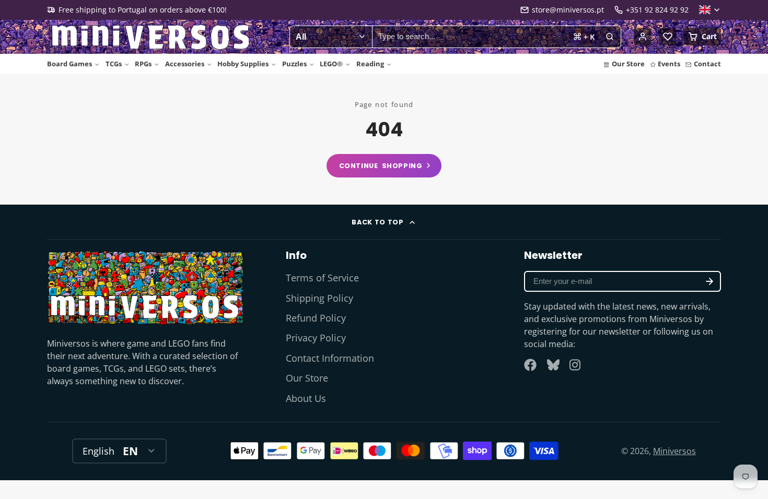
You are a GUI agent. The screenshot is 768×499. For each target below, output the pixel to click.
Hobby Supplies (243, 63)
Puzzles (294, 63)
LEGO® (331, 63)
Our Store (628, 63)
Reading (370, 63)
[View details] (145, 287)
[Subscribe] (709, 281)
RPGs (143, 63)
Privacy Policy (316, 337)
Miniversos (674, 451)
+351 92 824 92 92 (657, 10)
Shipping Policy (319, 298)
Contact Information (330, 358)
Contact (707, 63)
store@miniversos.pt (568, 10)
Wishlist (668, 36)
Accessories (184, 63)
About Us (306, 398)
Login (642, 36)
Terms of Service (322, 277)
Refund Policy (316, 318)
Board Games (69, 63)
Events (669, 63)
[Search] (610, 37)
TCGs (114, 63)
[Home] (151, 37)
